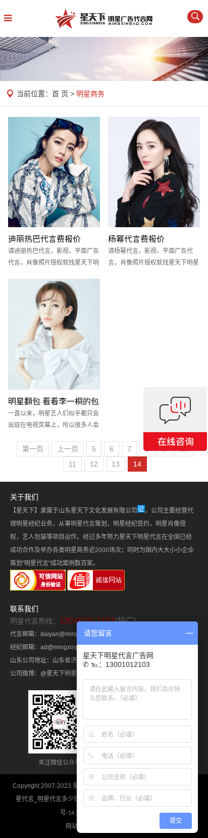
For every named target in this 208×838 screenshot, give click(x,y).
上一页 (67, 449)
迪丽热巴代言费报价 (44, 239)
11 (72, 464)
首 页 (60, 94)
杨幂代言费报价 (136, 239)
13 (116, 464)
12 (94, 464)
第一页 (32, 449)
